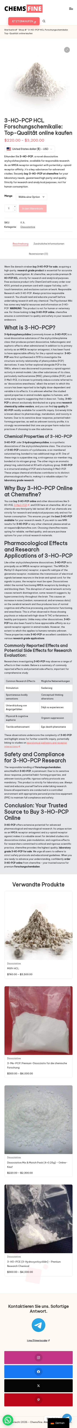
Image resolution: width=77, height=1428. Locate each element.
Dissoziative (28, 226)
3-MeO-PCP (20, 505)
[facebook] (38, 1371)
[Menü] (71, 9)
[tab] (20, 244)
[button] (24, 21)
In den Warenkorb (32, 208)
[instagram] (38, 1357)
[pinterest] (38, 1399)
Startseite (9, 30)
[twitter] (38, 1385)
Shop (21, 30)
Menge (8, 195)
